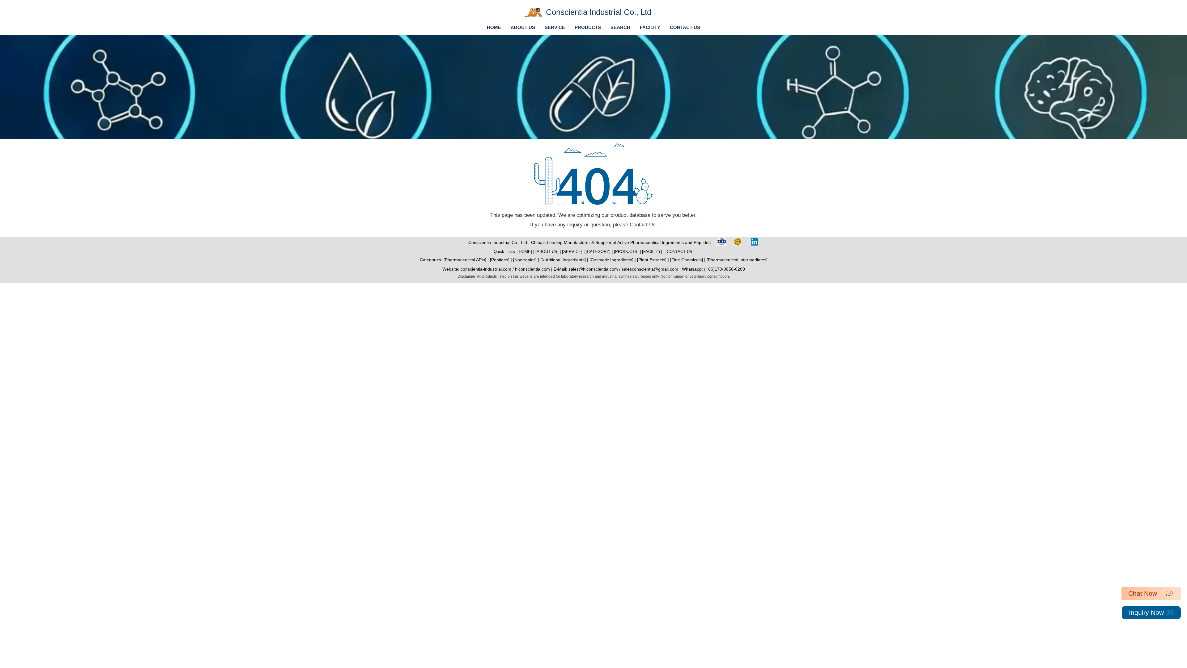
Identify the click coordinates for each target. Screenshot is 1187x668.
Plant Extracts (651, 259)
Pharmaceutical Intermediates (737, 259)
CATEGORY (598, 251)
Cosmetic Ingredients (611, 259)
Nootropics (524, 259)
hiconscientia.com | (534, 269)
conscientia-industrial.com (486, 269)
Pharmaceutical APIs (465, 259)
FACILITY (652, 251)
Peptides (499, 259)
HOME (525, 251)
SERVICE (572, 251)
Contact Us (643, 225)
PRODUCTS (626, 251)
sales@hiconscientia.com (593, 269)
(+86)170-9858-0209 (724, 269)
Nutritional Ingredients (563, 259)
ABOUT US (547, 251)
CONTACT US (679, 251)
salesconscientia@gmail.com (650, 269)
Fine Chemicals (686, 259)
